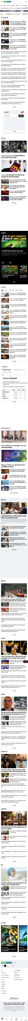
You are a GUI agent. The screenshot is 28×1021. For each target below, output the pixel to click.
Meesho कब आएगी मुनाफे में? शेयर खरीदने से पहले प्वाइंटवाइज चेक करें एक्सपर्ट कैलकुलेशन (12, 176)
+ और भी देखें (14, 401)
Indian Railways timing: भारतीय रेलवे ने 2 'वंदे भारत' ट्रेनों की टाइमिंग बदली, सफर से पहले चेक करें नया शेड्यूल (18, 47)
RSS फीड (22, 1004)
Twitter (5, 966)
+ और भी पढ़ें (14, 361)
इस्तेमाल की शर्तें (10, 1004)
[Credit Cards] (25, 662)
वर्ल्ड (9, 8)
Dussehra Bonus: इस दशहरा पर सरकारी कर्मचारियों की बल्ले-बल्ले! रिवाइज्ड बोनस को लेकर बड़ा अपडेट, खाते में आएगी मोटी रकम (18, 351)
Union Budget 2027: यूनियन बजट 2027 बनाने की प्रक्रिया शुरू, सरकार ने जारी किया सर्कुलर (17, 187)
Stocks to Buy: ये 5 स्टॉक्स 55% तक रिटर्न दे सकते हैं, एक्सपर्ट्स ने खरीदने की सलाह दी (13, 98)
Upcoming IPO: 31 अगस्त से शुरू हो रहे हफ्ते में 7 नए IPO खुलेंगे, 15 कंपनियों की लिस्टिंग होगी (13, 56)
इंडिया (17, 5)
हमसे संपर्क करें (10, 1003)
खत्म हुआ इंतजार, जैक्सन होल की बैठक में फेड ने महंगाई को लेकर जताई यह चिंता (17, 470)
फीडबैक (15, 1003)
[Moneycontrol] (7, 1)
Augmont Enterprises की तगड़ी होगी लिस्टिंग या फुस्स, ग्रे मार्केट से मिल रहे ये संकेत (13, 156)
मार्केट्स (2, 986)
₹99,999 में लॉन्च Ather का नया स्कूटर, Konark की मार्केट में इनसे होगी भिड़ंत (13, 446)
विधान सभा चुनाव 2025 (18, 979)
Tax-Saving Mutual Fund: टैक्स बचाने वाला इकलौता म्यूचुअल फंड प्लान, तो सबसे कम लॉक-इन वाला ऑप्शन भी (18, 333)
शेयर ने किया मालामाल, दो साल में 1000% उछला (12, 251)
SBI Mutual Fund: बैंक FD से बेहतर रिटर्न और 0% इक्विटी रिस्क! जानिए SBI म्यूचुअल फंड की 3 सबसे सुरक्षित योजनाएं (18, 328)
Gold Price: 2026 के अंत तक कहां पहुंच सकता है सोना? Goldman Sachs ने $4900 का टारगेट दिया (13, 61)
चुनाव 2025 (3, 993)
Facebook (2, 966)
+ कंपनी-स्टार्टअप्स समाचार (14, 492)
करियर (14, 1004)
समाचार (8, 5)
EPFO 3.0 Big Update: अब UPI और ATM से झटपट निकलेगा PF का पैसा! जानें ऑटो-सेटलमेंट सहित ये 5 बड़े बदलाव (18, 340)
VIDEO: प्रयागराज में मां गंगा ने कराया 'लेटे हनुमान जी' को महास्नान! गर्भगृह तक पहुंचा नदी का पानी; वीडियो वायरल (13, 94)
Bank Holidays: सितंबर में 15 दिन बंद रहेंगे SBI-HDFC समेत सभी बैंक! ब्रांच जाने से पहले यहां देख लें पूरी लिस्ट (18, 322)
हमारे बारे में (5, 1003)
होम (1, 5)
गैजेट (12, 8)
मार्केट (4, 5)
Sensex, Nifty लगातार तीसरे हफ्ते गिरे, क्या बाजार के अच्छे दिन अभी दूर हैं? (17, 192)
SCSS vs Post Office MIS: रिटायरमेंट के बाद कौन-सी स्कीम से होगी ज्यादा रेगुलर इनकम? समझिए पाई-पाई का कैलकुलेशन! (18, 345)
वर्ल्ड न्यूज (3, 694)
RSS (10, 966)
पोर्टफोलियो (3, 984)
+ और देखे (14, 107)
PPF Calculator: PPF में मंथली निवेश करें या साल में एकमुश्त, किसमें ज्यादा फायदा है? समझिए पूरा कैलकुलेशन (18, 29)
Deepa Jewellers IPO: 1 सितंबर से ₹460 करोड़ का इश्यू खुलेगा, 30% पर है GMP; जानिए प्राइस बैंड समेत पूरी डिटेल (18, 23)
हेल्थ (2, 864)
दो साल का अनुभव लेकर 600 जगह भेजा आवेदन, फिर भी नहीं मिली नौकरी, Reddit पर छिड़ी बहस (18, 545)
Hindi (14, 962)
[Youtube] (13, 966)
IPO (21, 5)
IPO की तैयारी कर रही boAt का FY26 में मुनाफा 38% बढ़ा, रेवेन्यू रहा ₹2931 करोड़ (18, 476)
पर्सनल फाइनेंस (17, 977)
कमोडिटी (15, 972)
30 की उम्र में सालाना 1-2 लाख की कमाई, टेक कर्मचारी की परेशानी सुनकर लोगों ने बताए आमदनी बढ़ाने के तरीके (18, 534)
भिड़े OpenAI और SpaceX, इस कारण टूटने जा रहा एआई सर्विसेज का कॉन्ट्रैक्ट (13, 466)
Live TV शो (3, 991)
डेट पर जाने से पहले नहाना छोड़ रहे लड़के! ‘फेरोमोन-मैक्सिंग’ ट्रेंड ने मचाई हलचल (18, 527)
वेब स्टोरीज (25, 5)
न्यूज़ (2, 979)
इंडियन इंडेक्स (24, 8)
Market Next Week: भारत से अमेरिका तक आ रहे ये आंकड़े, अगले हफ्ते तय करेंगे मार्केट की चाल (14, 90)
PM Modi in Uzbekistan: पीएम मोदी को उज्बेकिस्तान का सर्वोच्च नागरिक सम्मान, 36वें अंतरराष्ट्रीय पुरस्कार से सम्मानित (13, 86)
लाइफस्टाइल (19, 8)
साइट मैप (17, 1004)
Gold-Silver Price (4, 8)
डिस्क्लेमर (19, 1003)
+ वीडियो (14, 281)
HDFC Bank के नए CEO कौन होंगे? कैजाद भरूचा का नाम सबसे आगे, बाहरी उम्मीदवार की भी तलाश (13, 65)
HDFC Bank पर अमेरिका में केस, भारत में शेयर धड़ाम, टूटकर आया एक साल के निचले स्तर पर (18, 488)
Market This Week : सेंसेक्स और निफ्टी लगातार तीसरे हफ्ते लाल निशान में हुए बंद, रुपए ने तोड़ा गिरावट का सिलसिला (18, 198)
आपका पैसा (13, 5)
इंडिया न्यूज (3, 581)
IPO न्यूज (3, 638)
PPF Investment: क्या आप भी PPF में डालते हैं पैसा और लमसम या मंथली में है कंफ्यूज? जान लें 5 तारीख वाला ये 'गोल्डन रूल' (13, 103)
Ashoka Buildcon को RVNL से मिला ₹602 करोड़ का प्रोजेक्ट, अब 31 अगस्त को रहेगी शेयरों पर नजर (18, 181)
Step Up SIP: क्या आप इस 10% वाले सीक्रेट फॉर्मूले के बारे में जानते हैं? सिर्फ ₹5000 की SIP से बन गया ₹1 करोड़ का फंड (18, 317)
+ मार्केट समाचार (14, 203)
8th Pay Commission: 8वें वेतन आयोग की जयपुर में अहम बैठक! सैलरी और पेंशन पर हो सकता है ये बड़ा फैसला (14, 82)
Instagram (8, 966)
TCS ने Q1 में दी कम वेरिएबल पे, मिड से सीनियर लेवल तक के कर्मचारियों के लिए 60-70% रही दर (18, 482)
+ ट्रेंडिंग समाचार (14, 549)
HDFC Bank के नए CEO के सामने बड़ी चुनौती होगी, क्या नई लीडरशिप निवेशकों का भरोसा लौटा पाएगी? (18, 35)
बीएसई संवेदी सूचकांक (6, 369)
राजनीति (2, 982)
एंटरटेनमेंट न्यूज (4, 751)
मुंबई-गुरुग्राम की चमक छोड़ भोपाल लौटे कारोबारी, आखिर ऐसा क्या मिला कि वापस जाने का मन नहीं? (18, 539)
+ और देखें (14, 131)
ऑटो (14, 8)
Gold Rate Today (5, 975)
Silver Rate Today (5, 977)
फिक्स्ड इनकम (16, 975)
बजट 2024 (3, 972)
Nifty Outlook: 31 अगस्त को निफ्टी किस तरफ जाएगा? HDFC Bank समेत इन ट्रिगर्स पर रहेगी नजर (18, 41)
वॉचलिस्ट (3, 988)
